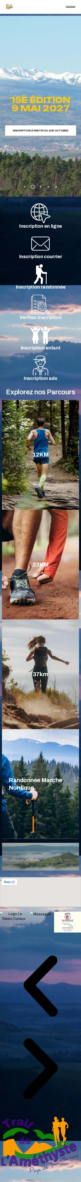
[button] (40, 986)
